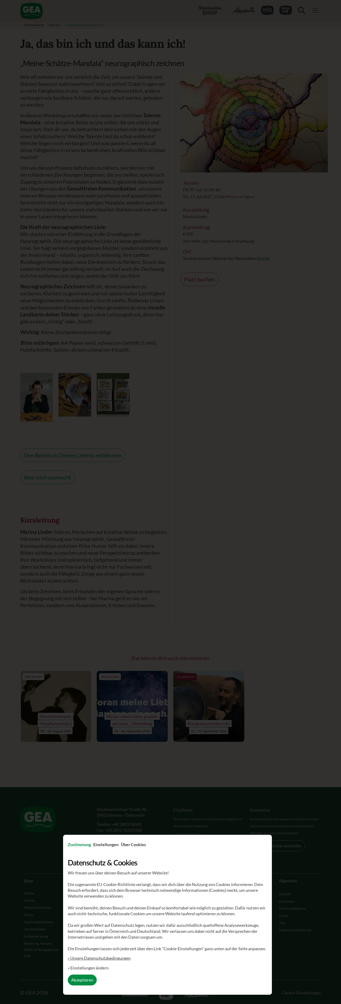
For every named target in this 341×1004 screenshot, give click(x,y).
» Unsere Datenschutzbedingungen (99, 958)
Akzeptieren (82, 979)
